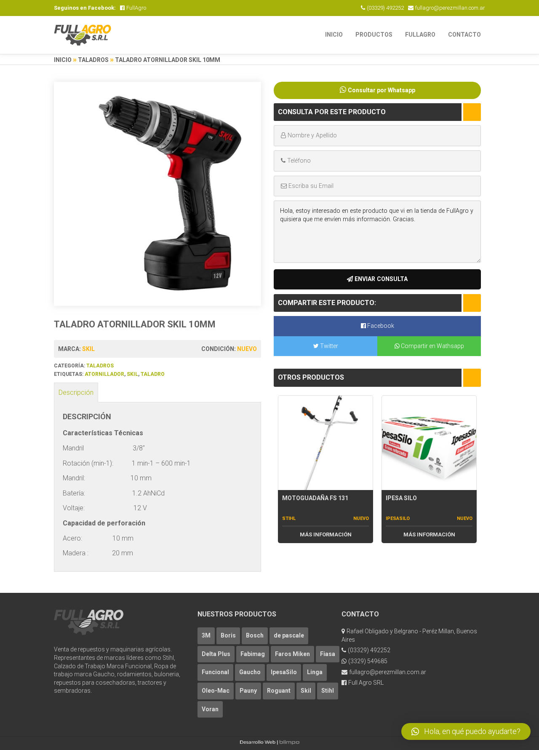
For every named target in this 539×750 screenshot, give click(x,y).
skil (132, 374)
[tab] (76, 393)
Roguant (279, 690)
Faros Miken (292, 654)
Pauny (248, 690)
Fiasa (327, 654)
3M (206, 635)
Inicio (334, 34)
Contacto (464, 34)
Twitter (328, 346)
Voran (210, 709)
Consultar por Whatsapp (381, 90)
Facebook (380, 325)
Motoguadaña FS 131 (315, 498)
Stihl (289, 518)
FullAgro (136, 8)
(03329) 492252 (385, 8)
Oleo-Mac (215, 690)
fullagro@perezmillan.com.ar (450, 8)
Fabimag (252, 654)
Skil (88, 349)
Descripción (76, 392)
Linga (315, 672)
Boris (228, 635)
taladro (153, 374)
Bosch (255, 635)
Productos (373, 34)
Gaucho (250, 672)
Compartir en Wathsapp (432, 346)
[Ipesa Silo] (429, 442)
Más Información (326, 534)
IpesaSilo (398, 518)
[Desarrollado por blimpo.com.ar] (269, 742)
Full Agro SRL (366, 682)
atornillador (104, 374)
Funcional (215, 672)
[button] (466, 731)
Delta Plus (216, 654)
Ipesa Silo (401, 498)
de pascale (289, 635)
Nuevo (247, 349)
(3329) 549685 (367, 661)
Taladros (93, 59)
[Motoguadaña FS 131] (325, 442)
